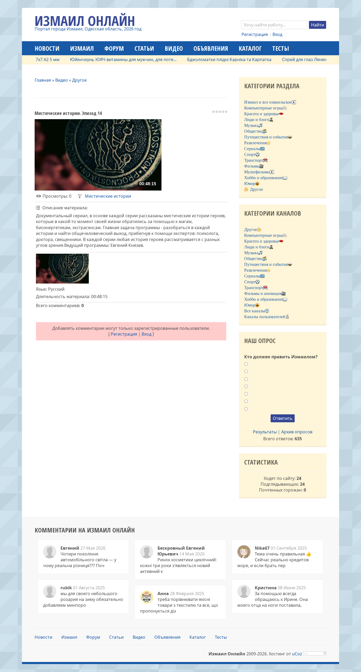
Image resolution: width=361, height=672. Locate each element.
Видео (61, 80)
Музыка (251, 125)
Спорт (250, 154)
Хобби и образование (263, 177)
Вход (277, 34)
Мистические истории (108, 196)
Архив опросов (296, 432)
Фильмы (252, 166)
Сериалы (252, 148)
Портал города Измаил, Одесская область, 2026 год (88, 29)
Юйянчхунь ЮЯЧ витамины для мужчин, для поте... (112, 59)
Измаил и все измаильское (268, 102)
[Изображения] (62, 269)
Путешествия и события (266, 137)
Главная (43, 80)
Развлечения (255, 143)
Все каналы (254, 311)
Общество (253, 131)
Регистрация (255, 34)
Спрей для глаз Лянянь (294, 59)
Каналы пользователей (264, 316)
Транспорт (253, 160)
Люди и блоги (257, 119)
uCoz (297, 654)
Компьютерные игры (263, 108)
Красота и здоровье (261, 114)
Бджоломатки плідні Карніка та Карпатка (218, 59)
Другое (79, 80)
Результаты (265, 432)
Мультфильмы (257, 172)
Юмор (249, 183)
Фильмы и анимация (263, 293)
